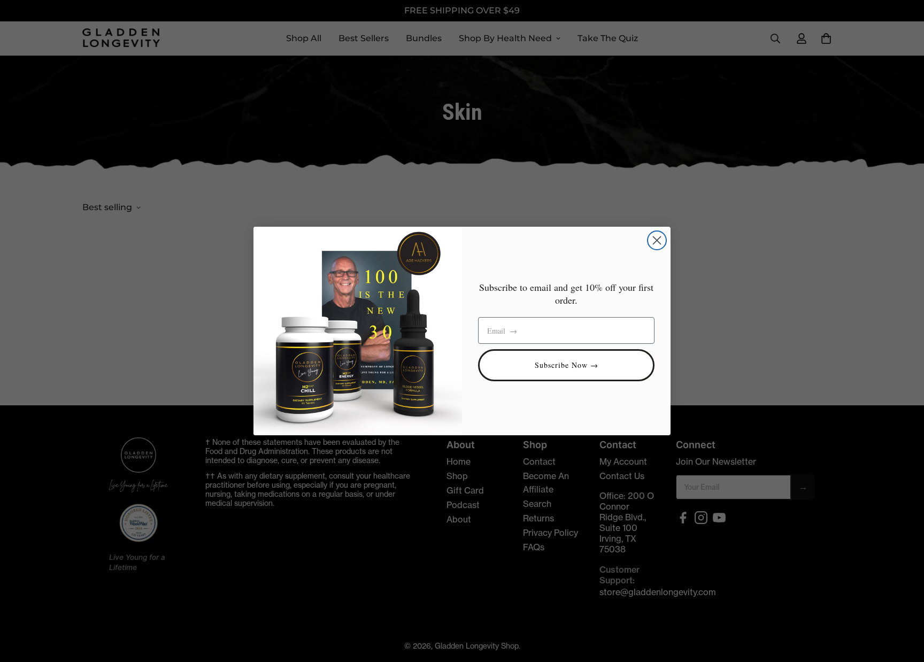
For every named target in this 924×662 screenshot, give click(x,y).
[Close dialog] (657, 240)
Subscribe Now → (566, 365)
